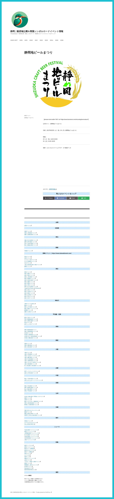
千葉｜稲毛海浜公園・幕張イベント (32, 264)
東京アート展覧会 (28, 451)
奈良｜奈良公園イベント (30, 346)
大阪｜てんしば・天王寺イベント (32, 362)
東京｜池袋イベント (29, 281)
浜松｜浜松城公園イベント (30, 331)
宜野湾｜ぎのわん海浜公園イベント (32, 415)
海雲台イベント (27, 421)
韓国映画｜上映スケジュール (31, 464)
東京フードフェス (28, 445)
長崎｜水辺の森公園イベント (31, 403)
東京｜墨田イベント (29, 273)
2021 (36, 40)
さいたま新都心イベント (30, 261)
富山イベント (27, 322)
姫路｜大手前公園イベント (30, 372)
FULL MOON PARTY (29, 424)
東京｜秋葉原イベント (29, 278)
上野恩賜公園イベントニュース (31, 433)
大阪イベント (27, 352)
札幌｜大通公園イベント (30, 232)
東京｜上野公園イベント (30, 276)
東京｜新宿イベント (29, 283)
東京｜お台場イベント (29, 294)
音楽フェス (26, 456)
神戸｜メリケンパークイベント (31, 371)
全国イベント (27, 225)
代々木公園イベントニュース (31, 434)
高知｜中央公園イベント (30, 390)
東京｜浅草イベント (29, 275)
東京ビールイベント (29, 447)
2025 (56, 40)
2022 (41, 40)
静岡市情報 (52, 189)
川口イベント (27, 263)
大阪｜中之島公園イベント (30, 359)
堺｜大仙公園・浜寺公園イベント (32, 365)
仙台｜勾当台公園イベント (30, 243)
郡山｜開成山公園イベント (30, 245)
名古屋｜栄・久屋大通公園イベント (32, 336)
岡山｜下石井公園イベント (30, 378)
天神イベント (27, 399)
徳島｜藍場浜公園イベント (30, 387)
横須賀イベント (27, 310)
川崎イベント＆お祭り (29, 303)
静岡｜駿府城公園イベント (30, 329)
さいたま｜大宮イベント (30, 259)
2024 (51, 40)
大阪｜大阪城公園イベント (30, 360)
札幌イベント (27, 231)
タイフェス (26, 455)
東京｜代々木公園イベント (30, 286)
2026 (61, 40)
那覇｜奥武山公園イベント (30, 413)
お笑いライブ (27, 460)
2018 (21, 40)
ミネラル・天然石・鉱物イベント (32, 461)
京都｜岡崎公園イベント (30, 345)
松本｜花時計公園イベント (30, 320)
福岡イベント (27, 398)
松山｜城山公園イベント (30, 389)
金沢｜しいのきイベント (30, 324)
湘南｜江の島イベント (29, 311)
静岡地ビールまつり (29, 117)
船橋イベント (27, 266)
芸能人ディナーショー (29, 458)
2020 (31, 40)
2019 (26, 40)
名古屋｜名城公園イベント (30, 334)
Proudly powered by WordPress (43, 492)
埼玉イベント (27, 256)
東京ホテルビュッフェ (29, 450)
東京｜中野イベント (29, 285)
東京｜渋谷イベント (29, 289)
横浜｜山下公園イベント (30, 307)
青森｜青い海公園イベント (30, 240)
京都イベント (27, 343)
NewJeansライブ (28, 468)
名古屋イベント (27, 333)
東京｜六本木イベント (29, 291)
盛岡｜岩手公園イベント (30, 241)
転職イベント (27, 463)
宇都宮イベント (27, 250)
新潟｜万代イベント (29, 317)
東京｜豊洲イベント (29, 293)
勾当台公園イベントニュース (31, 429)
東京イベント (27, 272)
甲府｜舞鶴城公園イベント (30, 319)
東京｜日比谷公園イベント (30, 280)
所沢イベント (27, 258)
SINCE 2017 (13, 40)
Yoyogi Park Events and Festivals (32, 288)
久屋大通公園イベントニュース (31, 438)
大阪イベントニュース (29, 439)
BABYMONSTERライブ (29, 469)
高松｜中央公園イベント (30, 385)
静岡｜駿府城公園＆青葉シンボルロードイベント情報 (36, 31)
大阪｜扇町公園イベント (30, 357)
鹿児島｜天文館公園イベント (31, 404)
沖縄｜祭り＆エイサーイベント (31, 410)
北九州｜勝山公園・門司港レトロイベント (34, 396)
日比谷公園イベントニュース (31, 436)
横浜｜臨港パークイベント (30, 308)
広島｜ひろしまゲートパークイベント (33, 380)
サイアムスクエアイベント (30, 422)
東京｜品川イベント (29, 296)
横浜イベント (27, 305)
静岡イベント (27, 115)
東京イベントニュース (29, 431)
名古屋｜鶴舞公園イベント (30, 337)
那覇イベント (27, 412)
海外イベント (27, 453)
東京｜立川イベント (29, 298)
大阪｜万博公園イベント (30, 354)
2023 (46, 40)
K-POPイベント (28, 466)
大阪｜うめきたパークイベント (31, 355)
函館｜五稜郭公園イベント (30, 234)
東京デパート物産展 (29, 448)
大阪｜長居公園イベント (30, 364)
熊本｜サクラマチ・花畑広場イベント (33, 401)
